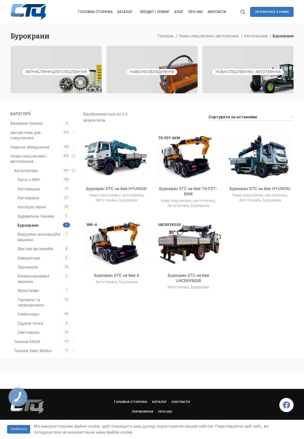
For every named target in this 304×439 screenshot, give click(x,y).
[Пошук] (243, 12)
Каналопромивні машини (33, 279)
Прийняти (18, 429)
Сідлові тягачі (30, 323)
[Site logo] (28, 11)
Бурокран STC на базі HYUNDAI (116, 188)
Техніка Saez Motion (33, 350)
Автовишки (29, 188)
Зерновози (28, 267)
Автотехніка (256, 35)
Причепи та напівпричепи (31, 302)
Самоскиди (28, 314)
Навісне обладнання (152, 72)
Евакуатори (29, 258)
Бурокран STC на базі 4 (116, 275)
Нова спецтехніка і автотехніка (209, 35)
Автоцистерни (32, 207)
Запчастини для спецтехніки (56, 72)
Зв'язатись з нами (272, 12)
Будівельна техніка (36, 216)
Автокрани (28, 198)
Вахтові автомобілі (35, 248)
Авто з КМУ (29, 179)
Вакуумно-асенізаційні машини (39, 237)
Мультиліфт (28, 290)
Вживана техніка (26, 123)
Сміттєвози (28, 332)
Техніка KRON (27, 341)
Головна (166, 35)
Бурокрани (28, 225)
